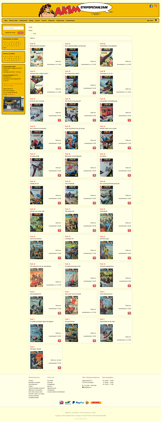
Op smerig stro (69, 211)
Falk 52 (102, 44)
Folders (31, 386)
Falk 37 (32, 154)
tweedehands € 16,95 (90, 281)
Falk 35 (102, 154)
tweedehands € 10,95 (125, 115)
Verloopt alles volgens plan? (39, 73)
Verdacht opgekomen (107, 266)
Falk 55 (32, 44)
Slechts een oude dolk (37, 211)
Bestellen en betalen (34, 382)
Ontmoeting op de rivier (107, 321)
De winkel (50, 380)
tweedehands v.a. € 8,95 (124, 64)
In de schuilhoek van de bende (75, 128)
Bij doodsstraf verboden (37, 46)
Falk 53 (67, 44)
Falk (34, 33)
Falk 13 (102, 236)
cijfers (4, 47)
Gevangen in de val (106, 73)
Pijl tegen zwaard (35, 349)
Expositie (50, 382)
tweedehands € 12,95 (55, 363)
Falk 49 (102, 71)
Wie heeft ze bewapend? (73, 101)
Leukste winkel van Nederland (56, 392)
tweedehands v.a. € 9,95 (54, 64)
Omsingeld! (103, 211)
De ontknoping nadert (72, 73)
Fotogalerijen (51, 384)
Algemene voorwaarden (35, 390)
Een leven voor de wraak (73, 294)
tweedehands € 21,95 (90, 88)
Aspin (85, 418)
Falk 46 (67, 99)
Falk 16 (102, 209)
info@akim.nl (11, 94)
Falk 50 (67, 71)
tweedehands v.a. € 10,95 (123, 92)
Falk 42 (67, 126)
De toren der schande (37, 101)
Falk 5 (32, 319)
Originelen (51, 20)
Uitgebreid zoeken (10, 32)
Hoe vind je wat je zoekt (35, 392)
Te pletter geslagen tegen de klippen (41, 321)
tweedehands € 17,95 (125, 143)
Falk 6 (102, 292)
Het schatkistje (69, 183)
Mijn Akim (150, 20)
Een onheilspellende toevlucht (109, 183)
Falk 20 (102, 181)
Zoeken (20, 32)
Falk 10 (102, 264)
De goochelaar (70, 321)
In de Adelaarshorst (106, 294)
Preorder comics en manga (36, 393)
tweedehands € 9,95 (90, 143)
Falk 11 (67, 264)
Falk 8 (32, 292)
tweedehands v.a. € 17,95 (53, 285)
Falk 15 (32, 236)
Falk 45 (102, 99)
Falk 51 (32, 71)
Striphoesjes (60, 20)
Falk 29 (67, 181)
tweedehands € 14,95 (55, 308)
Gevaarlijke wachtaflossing (108, 101)
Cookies (93, 412)
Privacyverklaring (34, 395)
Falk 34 (32, 181)
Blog (5, 20)
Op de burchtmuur (36, 239)
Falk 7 (67, 292)
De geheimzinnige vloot (72, 266)
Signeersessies (51, 388)
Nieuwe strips (13, 20)
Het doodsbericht (35, 294)
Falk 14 (67, 236)
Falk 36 (67, 154)
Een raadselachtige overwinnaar (75, 46)
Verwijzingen (50, 390)
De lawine (103, 156)
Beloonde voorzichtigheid (73, 156)
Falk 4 (67, 319)
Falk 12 (32, 264)
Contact (31, 380)
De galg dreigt (34, 156)
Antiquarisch (23, 20)
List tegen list (69, 239)
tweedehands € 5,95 (90, 115)
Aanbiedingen (70, 20)
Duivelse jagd (104, 239)
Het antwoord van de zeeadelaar (40, 266)
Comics (37, 20)
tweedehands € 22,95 (55, 115)
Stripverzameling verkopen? (37, 388)
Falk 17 (67, 209)
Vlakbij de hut (34, 183)
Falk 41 (102, 126)
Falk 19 (32, 209)
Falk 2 (32, 347)
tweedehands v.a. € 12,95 (88, 64)
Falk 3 (102, 319)
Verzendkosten (33, 384)
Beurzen (49, 386)
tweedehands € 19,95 (55, 170)
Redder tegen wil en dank (108, 128)
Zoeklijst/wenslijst (34, 397)
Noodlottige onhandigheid (108, 46)
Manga (31, 20)
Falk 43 (32, 126)
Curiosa (44, 20)
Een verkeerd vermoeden (38, 128)
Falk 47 (32, 99)
